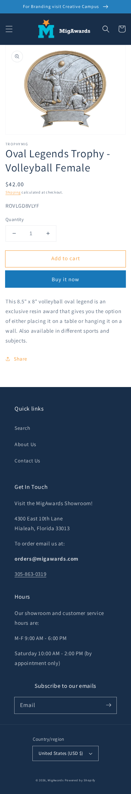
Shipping (13, 192)
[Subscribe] (108, 705)
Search (23, 428)
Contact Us (27, 460)
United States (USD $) (61, 753)
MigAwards (55, 780)
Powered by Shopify (80, 780)
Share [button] (20, 359)
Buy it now (65, 279)
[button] (9, 29)
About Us (25, 444)
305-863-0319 (30, 573)
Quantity (14, 219)
